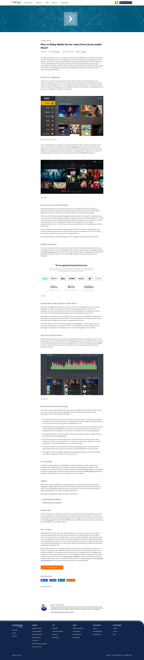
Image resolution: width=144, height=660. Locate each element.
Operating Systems (57, 631)
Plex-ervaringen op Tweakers (52, 499)
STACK (47, 2)
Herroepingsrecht (37, 631)
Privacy (108, 655)
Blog (114, 634)
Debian (77, 556)
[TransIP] (16, 2)
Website (84, 51)
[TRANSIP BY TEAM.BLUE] (17, 627)
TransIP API (35, 640)
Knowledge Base (97, 631)
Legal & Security (36, 628)
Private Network (77, 634)
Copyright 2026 (128, 655)
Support (95, 628)
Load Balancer (77, 631)
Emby (64, 237)
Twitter (14, 633)
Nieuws (115, 628)
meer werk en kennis (91, 471)
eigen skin (46, 153)
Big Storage (55, 637)
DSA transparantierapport (39, 643)
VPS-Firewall (76, 637)
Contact (115, 631)
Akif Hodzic (56, 51)
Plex (59, 237)
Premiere (99, 343)
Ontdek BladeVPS (52, 567)
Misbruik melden (37, 634)
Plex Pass (74, 341)
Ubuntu (70, 556)
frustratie (50, 520)
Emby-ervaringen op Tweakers (52, 502)
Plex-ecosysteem (48, 252)
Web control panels (78, 628)
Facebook (14, 630)
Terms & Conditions (116, 655)
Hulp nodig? (64, 2)
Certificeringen (97, 634)
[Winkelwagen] (116, 2)
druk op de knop (87, 469)
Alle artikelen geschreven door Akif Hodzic (62, 612)
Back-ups (55, 634)
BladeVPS (55, 628)
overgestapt (74, 147)
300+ (50, 487)
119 (61, 487)
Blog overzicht (47, 40)
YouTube (14, 636)
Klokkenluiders (36, 637)
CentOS (65, 556)
